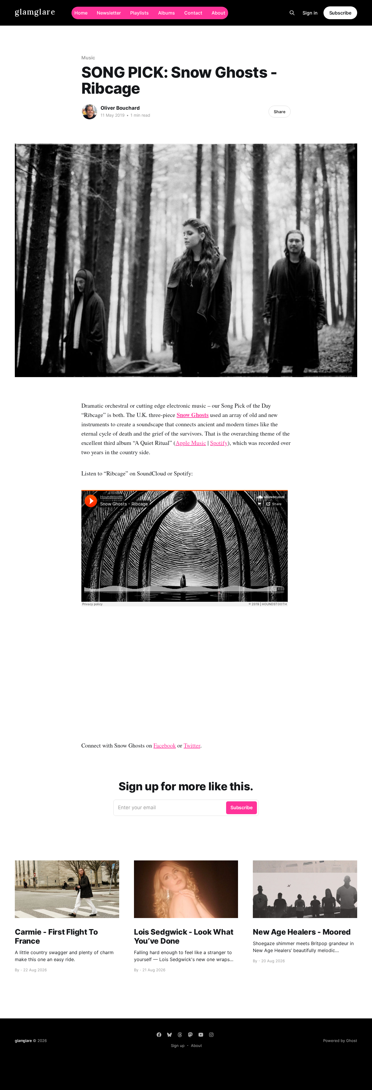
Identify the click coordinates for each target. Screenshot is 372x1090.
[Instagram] (211, 1034)
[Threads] (180, 1034)
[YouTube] (200, 1034)
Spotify (219, 443)
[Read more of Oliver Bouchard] (89, 112)
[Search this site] (292, 12)
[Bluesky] (169, 1034)
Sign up (178, 1045)
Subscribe (340, 13)
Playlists (139, 13)
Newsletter (109, 13)
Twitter (192, 745)
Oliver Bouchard (120, 108)
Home (80, 13)
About (218, 13)
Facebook (164, 745)
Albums (166, 13)
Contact (193, 13)
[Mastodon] (190, 1034)
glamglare (35, 12)
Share (279, 111)
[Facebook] (159, 1034)
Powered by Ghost (340, 1040)
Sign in (310, 13)
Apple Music (191, 443)
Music (88, 58)
